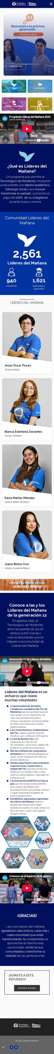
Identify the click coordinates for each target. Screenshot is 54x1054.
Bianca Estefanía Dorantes (23, 431)
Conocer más (16, 67)
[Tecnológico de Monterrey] (24, 4)
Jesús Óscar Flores (17, 365)
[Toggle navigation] (51, 4)
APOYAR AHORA (27, 988)
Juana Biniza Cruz (16, 564)
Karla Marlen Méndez (19, 498)
